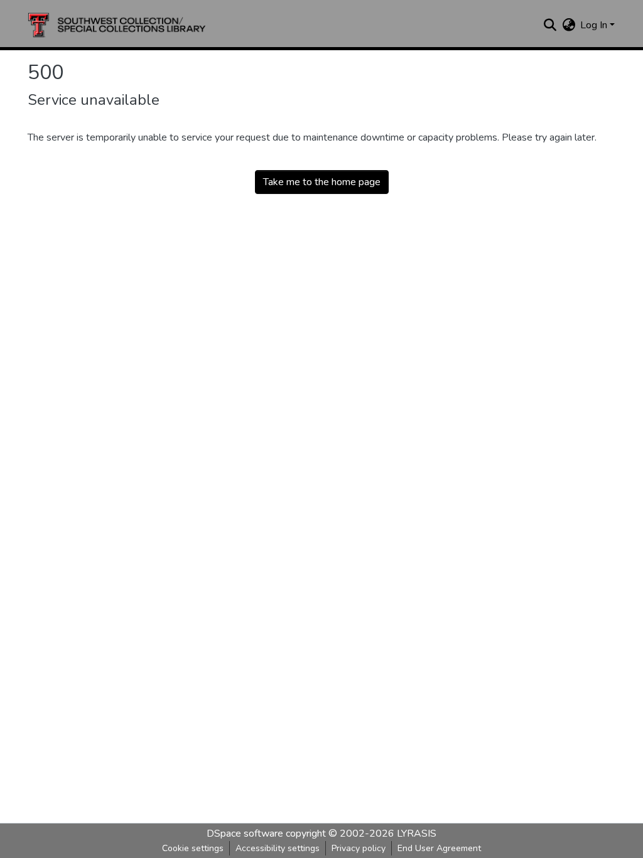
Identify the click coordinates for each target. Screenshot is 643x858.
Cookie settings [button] (193, 848)
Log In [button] (595, 25)
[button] (117, 25)
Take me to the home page (322, 182)
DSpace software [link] (245, 833)
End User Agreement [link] (439, 848)
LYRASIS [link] (416, 833)
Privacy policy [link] (359, 848)
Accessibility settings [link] (277, 848)
